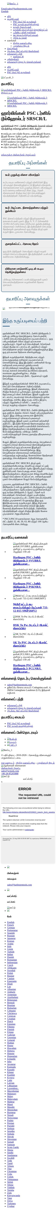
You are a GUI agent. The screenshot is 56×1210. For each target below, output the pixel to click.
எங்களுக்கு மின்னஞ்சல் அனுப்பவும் (18, 155)
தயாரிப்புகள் (13, 19)
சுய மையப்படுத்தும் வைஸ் (25, 35)
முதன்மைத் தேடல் (46, 763)
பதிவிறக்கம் (13, 59)
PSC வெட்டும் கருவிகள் (24, 22)
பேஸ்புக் (13, 739)
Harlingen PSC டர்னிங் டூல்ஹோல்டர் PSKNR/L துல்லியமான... (27, 587)
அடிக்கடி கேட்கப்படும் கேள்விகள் (23, 51)
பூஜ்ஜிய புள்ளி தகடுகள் (24, 32)
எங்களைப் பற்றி (14, 54)
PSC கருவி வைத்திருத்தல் (26, 24)
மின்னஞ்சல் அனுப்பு (10, 768)
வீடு (9, 16)
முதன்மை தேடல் (21, 46)
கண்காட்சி (18, 56)
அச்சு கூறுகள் (20, 38)
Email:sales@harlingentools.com (16, 8)
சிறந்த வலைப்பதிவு (22, 43)
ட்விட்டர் (13, 745)
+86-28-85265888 (9, 773)
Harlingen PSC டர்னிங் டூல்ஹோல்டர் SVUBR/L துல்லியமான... (27, 560)
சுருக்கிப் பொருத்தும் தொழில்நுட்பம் (30, 30)
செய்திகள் (12, 48)
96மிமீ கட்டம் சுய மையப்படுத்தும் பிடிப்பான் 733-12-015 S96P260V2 (30, 607)
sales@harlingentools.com (19, 684)
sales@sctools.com (10, 771)
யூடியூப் (13, 742)
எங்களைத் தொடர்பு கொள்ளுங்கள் (24, 62)
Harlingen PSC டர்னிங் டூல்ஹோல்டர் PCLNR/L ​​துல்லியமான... (27, 668)
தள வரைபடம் (7, 763)
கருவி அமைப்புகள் (22, 27)
